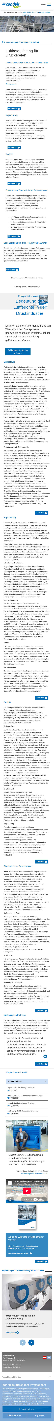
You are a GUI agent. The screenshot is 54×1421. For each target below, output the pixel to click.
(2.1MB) (12, 1090)
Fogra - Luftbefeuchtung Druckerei (21, 1088)
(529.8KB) (13, 1113)
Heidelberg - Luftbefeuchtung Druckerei (22, 1111)
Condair (11, 5)
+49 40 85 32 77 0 (30, 12)
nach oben (40, 513)
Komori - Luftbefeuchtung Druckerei (21, 1103)
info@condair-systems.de (11, 1367)
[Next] (31, 1343)
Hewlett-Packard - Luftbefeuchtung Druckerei (25, 1095)
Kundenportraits (15, 1081)
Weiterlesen (12, 109)
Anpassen (39, 1415)
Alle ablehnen (14, 1415)
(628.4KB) (13, 1106)
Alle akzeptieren (27, 1409)
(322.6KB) (13, 1098)
